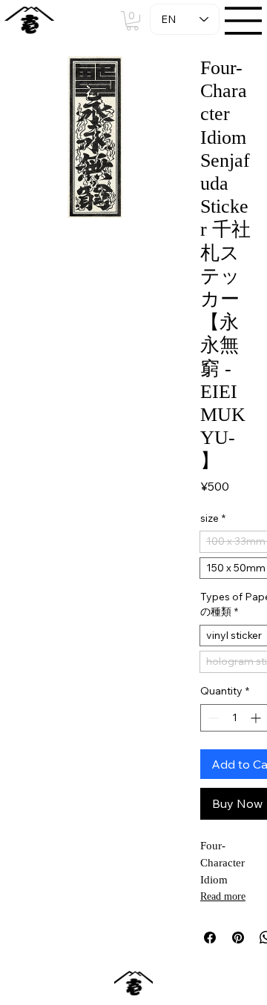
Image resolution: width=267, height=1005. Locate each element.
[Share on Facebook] (210, 937)
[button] (132, 20)
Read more (222, 896)
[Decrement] (211, 718)
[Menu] (244, 20)
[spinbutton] (234, 718)
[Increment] (257, 718)
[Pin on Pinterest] (238, 937)
